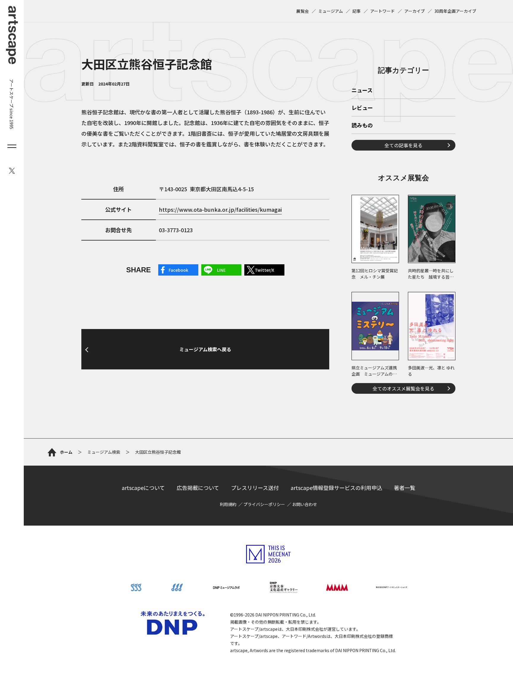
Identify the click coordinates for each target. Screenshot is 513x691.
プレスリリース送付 (255, 487)
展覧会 (302, 11)
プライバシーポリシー (264, 504)
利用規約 (228, 504)
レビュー (362, 108)
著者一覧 (404, 487)
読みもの (362, 125)
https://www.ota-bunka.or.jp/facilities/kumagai (220, 209)
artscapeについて (143, 487)
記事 (356, 11)
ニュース (362, 90)
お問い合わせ (304, 504)
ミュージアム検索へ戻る (205, 349)
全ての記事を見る (403, 145)
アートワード (382, 11)
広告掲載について (198, 487)
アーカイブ (414, 11)
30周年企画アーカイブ (455, 11)
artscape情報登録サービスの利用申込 (336, 487)
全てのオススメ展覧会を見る (403, 388)
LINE (221, 270)
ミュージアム (330, 11)
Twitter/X (264, 270)
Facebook (178, 270)
